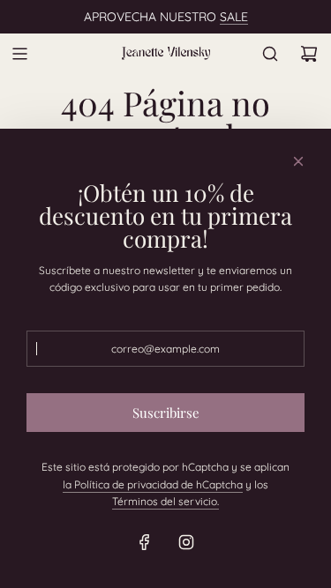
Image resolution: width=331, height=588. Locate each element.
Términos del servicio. (165, 501)
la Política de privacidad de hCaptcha (153, 484)
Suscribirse (165, 412)
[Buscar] (270, 53)
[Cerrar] (298, 161)
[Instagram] (186, 542)
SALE (234, 17)
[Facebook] (144, 542)
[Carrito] (309, 53)
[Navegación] (19, 53)
